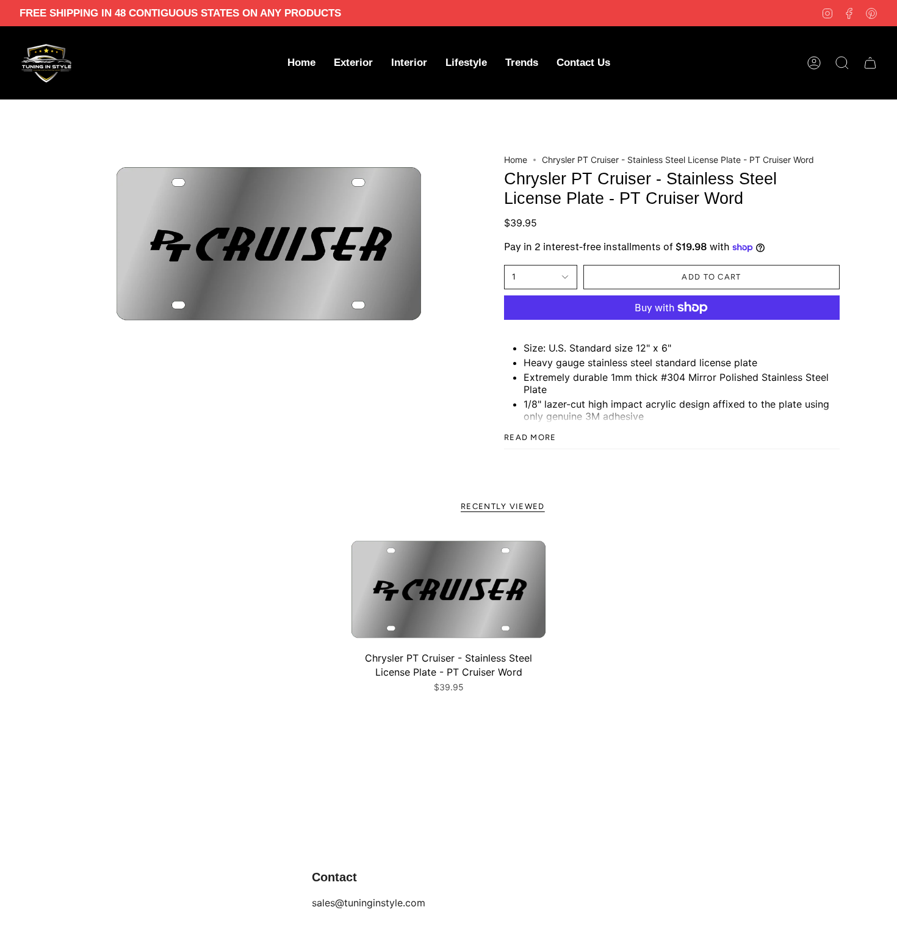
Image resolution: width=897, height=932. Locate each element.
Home (515, 159)
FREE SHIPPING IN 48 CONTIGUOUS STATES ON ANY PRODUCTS (180, 13)
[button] (353, 62)
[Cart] (870, 62)
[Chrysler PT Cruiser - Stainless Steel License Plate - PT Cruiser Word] (448, 589)
